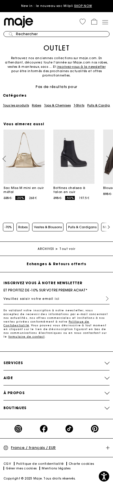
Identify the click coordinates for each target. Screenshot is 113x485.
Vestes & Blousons (48, 227)
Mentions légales (56, 468)
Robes (36, 105)
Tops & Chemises (57, 105)
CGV (7, 464)
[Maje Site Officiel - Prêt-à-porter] (18, 21)
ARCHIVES (46, 249)
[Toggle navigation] (105, 22)
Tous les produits (16, 105)
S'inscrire (105, 298)
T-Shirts (79, 105)
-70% (8, 227)
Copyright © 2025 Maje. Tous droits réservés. (39, 478)
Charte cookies (81, 464)
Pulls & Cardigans (82, 227)
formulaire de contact (26, 336)
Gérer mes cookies (21, 468)
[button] (82, 22)
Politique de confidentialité (40, 464)
